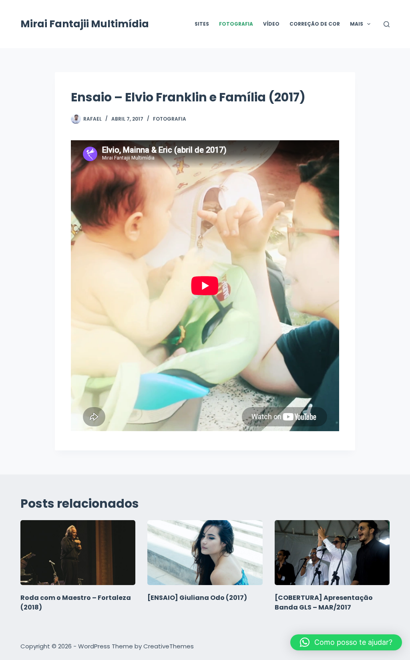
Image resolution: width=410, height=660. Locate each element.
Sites (202, 23)
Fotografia (236, 23)
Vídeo (271, 23)
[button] (346, 642)
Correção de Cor (314, 23)
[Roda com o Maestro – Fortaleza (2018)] (77, 552)
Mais (356, 23)
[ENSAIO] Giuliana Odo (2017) (197, 597)
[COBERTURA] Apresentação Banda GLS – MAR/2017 (324, 602)
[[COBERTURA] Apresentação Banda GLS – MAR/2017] (332, 552)
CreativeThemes (168, 646)
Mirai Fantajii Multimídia (84, 24)
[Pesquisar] (387, 24)
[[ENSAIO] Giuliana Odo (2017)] (204, 552)
